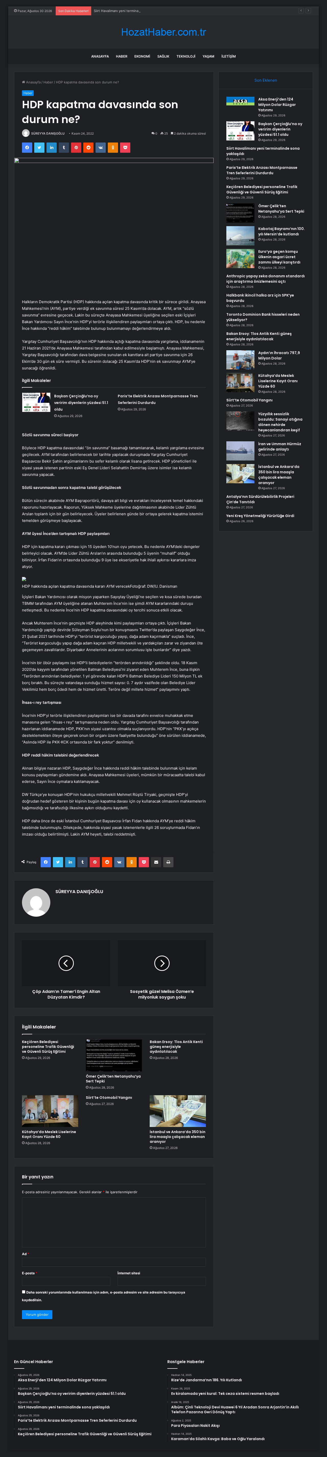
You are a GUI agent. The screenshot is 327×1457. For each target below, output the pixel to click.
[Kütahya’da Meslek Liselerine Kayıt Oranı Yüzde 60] (50, 1111)
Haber (121, 56)
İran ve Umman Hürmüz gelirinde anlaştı (279, 446)
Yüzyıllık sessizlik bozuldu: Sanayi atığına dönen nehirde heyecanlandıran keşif (280, 422)
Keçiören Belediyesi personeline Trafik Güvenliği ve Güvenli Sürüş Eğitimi (48, 1046)
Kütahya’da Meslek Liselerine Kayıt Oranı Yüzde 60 (49, 1134)
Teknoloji (186, 56)
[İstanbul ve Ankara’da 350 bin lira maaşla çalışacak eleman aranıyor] (178, 1111)
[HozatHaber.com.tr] (163, 32)
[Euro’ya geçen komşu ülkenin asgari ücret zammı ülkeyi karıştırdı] (240, 258)
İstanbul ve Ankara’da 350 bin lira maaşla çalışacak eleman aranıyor (177, 1136)
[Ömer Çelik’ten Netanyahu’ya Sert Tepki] (114, 1055)
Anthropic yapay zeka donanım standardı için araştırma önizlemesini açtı (265, 278)
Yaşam (208, 56)
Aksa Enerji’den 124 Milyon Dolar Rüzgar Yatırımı (277, 105)
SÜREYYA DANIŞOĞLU (48, 133)
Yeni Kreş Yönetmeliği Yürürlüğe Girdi (260, 515)
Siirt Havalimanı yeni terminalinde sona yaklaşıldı (132, 11)
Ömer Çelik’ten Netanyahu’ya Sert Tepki (113, 1079)
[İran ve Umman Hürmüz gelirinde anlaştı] (240, 451)
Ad (25, 1254)
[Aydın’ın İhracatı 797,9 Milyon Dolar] (240, 359)
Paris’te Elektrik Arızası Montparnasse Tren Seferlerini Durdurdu (261, 170)
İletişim (228, 56)
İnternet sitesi (129, 1273)
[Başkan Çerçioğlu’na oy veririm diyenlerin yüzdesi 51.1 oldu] (36, 402)
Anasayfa (100, 56)
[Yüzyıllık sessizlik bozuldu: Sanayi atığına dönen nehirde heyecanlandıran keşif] (240, 421)
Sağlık (163, 56)
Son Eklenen (265, 80)
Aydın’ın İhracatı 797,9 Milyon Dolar (279, 355)
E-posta (29, 1273)
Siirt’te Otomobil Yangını (109, 1097)
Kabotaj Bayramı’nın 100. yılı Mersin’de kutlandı (281, 231)
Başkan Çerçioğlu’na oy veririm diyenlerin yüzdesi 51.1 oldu (81, 402)
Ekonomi (142, 56)
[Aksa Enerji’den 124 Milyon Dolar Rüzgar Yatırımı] (240, 101)
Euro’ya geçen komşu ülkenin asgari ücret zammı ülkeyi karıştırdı (279, 257)
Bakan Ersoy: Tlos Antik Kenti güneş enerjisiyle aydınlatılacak (176, 1046)
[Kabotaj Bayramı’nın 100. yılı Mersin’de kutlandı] (240, 235)
